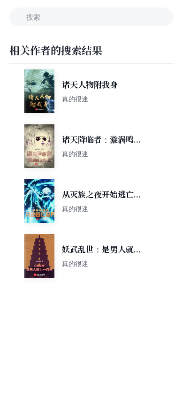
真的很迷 (75, 99)
